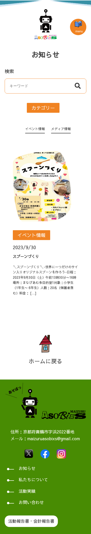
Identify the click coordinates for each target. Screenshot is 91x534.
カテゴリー (43, 108)
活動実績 (27, 491)
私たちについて (33, 479)
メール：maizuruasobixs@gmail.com (45, 438)
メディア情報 (61, 128)
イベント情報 (35, 128)
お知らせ (27, 468)
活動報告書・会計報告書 (31, 521)
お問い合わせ (31, 502)
